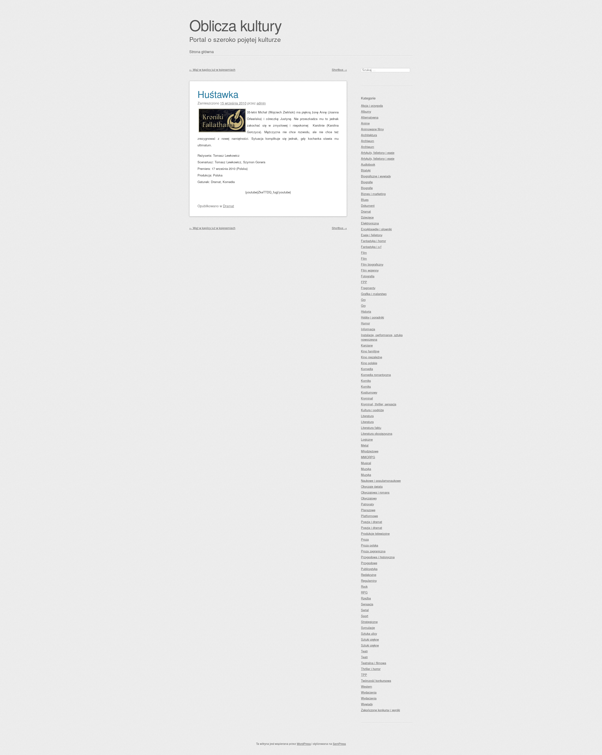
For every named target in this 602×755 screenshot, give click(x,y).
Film (364, 252)
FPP (364, 282)
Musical (366, 463)
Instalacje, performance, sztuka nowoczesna (382, 337)
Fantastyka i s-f (371, 246)
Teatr (364, 651)
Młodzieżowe (369, 451)
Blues (364, 199)
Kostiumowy (369, 392)
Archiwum (367, 141)
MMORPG (368, 457)
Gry (363, 299)
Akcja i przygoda (372, 105)
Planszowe (368, 510)
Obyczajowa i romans (375, 492)
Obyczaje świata (372, 486)
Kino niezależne (371, 357)
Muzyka (366, 469)
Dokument (368, 205)
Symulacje (368, 627)
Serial (365, 610)
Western (366, 686)
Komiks (366, 380)
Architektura (369, 135)
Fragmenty (368, 288)
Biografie (367, 182)
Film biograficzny (372, 264)
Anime (365, 123)
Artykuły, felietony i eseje (377, 152)
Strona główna (201, 51)
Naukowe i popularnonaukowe (381, 480)
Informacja (368, 329)
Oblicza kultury (235, 25)
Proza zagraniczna (373, 551)
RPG (364, 592)
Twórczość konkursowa (376, 680)
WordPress (304, 744)
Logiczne (367, 439)
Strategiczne (369, 621)
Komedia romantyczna (376, 374)
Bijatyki (366, 170)
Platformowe (369, 516)
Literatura (367, 416)
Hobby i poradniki (372, 317)
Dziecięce (367, 217)
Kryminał (367, 398)
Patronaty (367, 504)
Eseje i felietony (371, 235)
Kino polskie (369, 363)
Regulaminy (369, 580)
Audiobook (368, 164)
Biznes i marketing (373, 194)
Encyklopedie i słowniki (376, 229)
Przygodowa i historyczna (378, 557)
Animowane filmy (372, 129)
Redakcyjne (368, 574)
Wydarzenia (368, 692)
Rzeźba (366, 598)
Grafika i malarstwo (374, 294)
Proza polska (369, 545)
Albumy (366, 111)
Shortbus (339, 70)
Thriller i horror (370, 669)
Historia (366, 311)
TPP (364, 674)
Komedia (367, 369)
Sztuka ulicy (369, 633)
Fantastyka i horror (373, 241)
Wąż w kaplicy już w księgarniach (212, 70)
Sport (364, 616)
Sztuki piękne (370, 639)
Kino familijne (370, 351)
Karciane (367, 345)
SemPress (339, 744)
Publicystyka (369, 569)
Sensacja (367, 604)
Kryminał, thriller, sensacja (378, 404)
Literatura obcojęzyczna (376, 433)
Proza (365, 539)
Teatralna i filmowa (373, 663)
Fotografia (367, 276)
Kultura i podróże (372, 410)
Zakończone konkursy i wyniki (380, 710)
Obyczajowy (369, 498)
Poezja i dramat (371, 521)
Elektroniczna (370, 223)
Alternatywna (369, 117)
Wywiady (367, 704)
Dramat (228, 205)
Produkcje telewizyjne (375, 533)
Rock (364, 586)
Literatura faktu (371, 427)
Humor (365, 323)
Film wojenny (370, 270)
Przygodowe (369, 563)
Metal (364, 445)
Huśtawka (218, 93)
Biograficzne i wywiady (376, 176)
